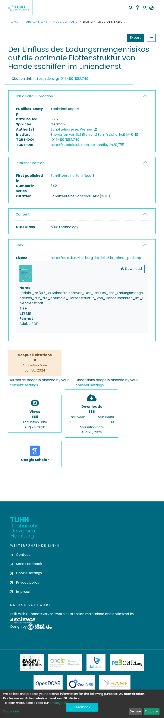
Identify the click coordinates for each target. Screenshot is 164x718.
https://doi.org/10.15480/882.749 (60, 78)
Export (135, 37)
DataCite (96, 662)
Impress (23, 591)
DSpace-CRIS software (45, 613)
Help (138, 7)
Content (23, 214)
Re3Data (127, 662)
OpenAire (81, 683)
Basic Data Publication (34, 96)
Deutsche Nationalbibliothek (32, 662)
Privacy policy (27, 582)
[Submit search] (130, 7)
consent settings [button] (24, 385)
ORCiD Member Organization (65, 662)
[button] (151, 7)
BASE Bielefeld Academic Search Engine (114, 683)
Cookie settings (29, 573)
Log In (145, 7)
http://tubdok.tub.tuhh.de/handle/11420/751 (87, 144)
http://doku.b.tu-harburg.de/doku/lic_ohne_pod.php (96, 257)
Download (133, 268)
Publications (36, 22)
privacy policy (60, 703)
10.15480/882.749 (65, 139)
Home (13, 22)
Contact (23, 554)
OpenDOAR (48, 683)
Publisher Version (30, 163)
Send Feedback (29, 563)
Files (19, 245)
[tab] (82, 96)
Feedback (82, 707)
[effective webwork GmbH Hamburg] (40, 626)
